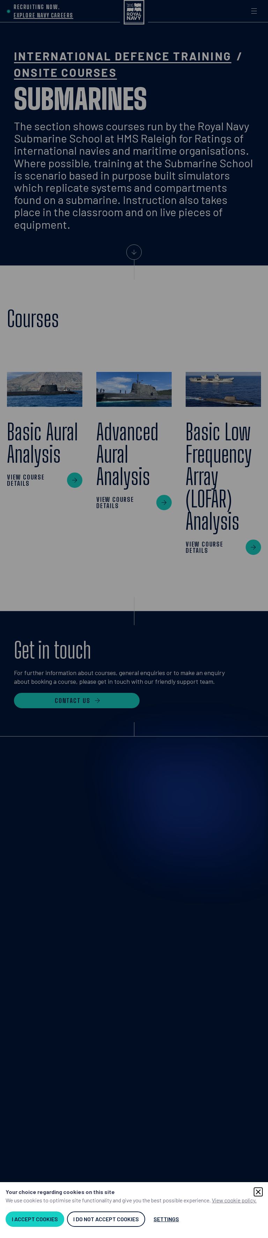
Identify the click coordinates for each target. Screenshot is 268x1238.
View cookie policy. (234, 1200)
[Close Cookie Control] (258, 1192)
